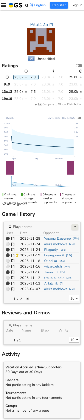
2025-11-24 (30, 244)
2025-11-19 (30, 255)
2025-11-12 (30, 277)
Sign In (77, 5)
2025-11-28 (30, 238)
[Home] (14, 5)
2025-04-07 (30, 289)
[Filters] (75, 227)
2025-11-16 (30, 266)
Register (59, 5)
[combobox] (34, 226)
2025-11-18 (30, 261)
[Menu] (3, 5)
